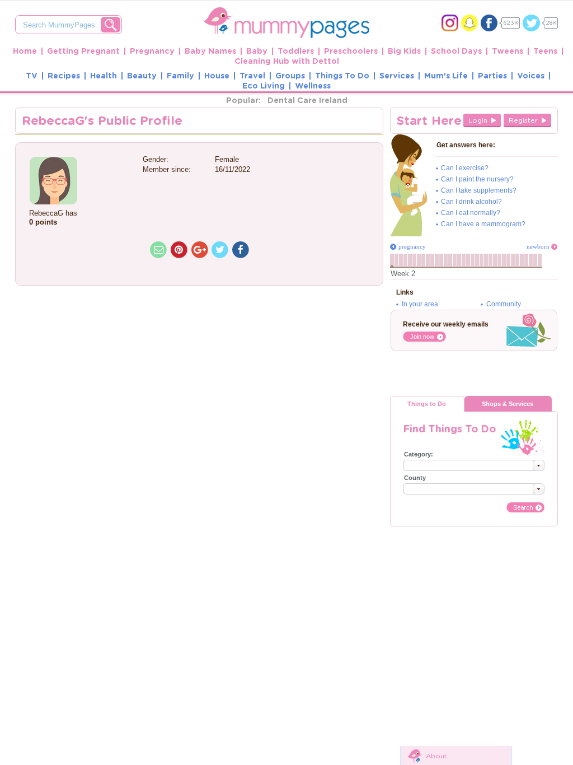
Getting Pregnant (83, 51)
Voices (530, 76)
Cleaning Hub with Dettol (286, 62)
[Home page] (286, 12)
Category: (418, 454)
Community (503, 304)
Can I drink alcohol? (471, 202)
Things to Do (426, 403)
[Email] (158, 250)
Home (25, 51)
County (415, 477)
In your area (420, 304)
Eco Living (263, 86)
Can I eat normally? (470, 213)
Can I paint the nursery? (477, 179)
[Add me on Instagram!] (450, 23)
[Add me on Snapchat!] (469, 23)
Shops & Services (507, 403)
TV (31, 76)
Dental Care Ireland (307, 101)
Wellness (313, 86)
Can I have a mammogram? (483, 224)
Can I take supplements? (478, 190)
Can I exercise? (465, 168)
